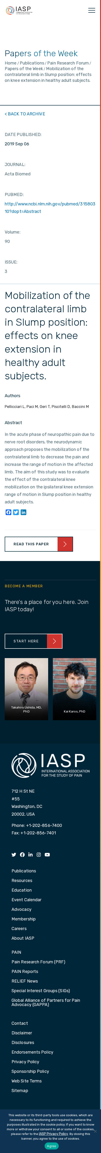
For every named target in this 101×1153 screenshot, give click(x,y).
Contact (20, 1023)
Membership (24, 919)
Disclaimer (22, 1033)
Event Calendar (26, 900)
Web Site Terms (27, 1081)
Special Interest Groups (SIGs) (41, 991)
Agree (51, 1146)
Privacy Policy (25, 1062)
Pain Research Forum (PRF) (39, 962)
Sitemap (20, 1091)
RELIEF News (25, 981)
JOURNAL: (15, 164)
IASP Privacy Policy (53, 1134)
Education (22, 890)
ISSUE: (11, 262)
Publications (24, 871)
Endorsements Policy (32, 1052)
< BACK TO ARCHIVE (25, 114)
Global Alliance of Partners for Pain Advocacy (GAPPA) (46, 1002)
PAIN (16, 952)
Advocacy (21, 909)
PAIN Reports (25, 971)
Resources (22, 880)
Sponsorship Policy (30, 1071)
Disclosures (23, 1042)
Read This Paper (31, 544)
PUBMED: (14, 194)
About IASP (23, 938)
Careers (19, 929)
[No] (95, 1131)
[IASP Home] (19, 10)
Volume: (12, 232)
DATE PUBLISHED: (23, 134)
